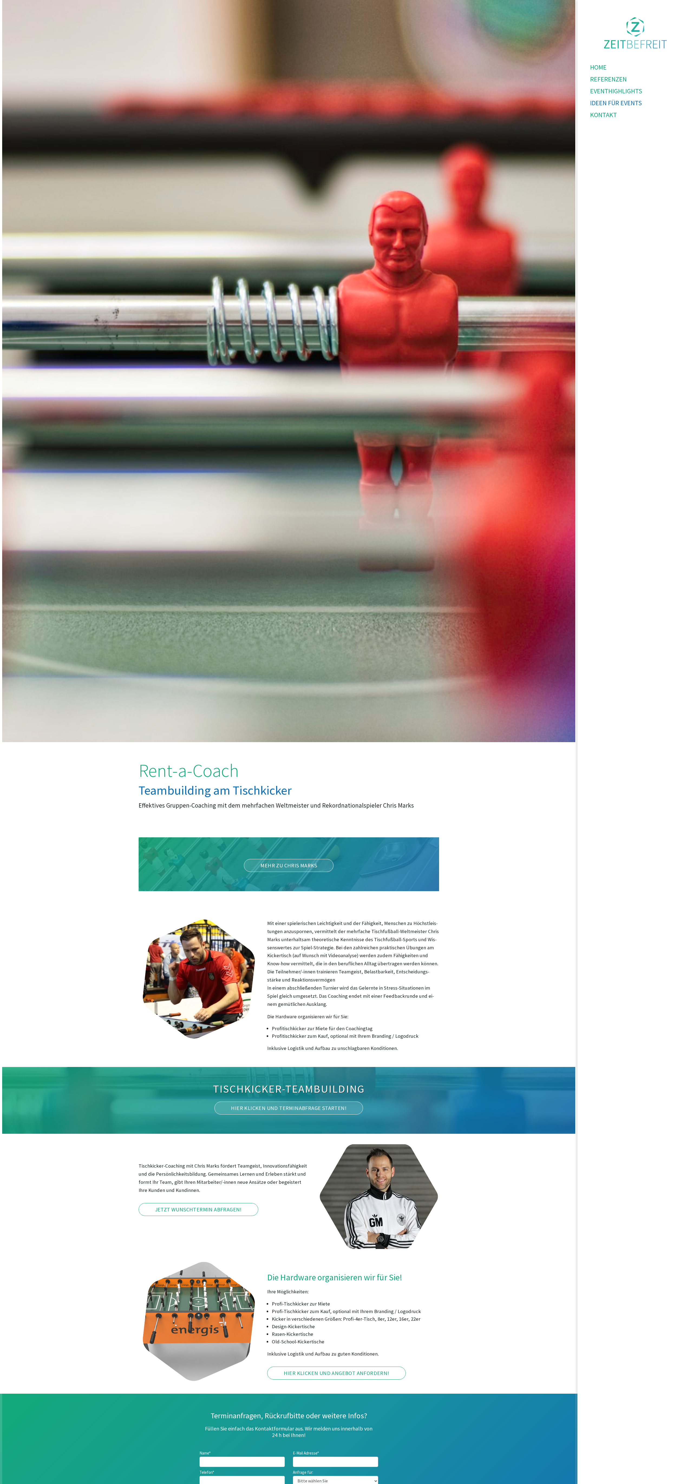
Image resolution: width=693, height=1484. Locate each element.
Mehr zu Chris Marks (288, 865)
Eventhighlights (616, 91)
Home (598, 67)
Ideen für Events (616, 103)
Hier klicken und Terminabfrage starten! (288, 1108)
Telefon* (207, 1472)
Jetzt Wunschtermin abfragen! (198, 1209)
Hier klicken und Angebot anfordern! (336, 1373)
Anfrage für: (303, 1472)
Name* (205, 1453)
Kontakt (603, 115)
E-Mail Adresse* (306, 1453)
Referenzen (608, 79)
